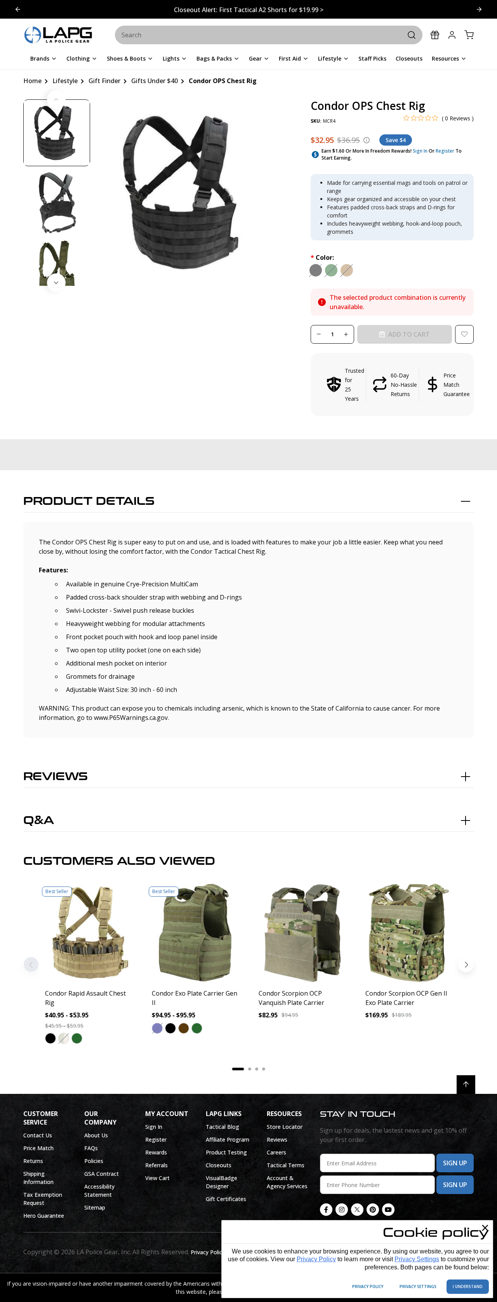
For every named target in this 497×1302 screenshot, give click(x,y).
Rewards (156, 1152)
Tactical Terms (285, 1165)
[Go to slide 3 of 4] (17, 9)
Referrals (156, 1165)
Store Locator (284, 1126)
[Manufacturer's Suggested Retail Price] (366, 140)
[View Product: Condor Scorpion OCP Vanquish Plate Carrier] (301, 932)
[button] (392, 384)
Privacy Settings (416, 1259)
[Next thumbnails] (56, 282)
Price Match (38, 1148)
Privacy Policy (316, 1259)
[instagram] (341, 1209)
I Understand (468, 1286)
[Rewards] (435, 35)
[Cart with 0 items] (469, 35)
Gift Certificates (226, 1199)
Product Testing (226, 1152)
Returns (33, 1161)
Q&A (38, 820)
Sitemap (94, 1207)
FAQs (91, 1148)
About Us (96, 1135)
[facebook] (326, 1209)
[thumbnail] (57, 133)
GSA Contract (101, 1173)
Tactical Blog (222, 1126)
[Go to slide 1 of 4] (479, 9)
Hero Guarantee (43, 1215)
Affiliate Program (227, 1139)
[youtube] (388, 1209)
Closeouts (218, 1165)
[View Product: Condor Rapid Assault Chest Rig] (88, 932)
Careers (276, 1152)
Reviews (55, 776)
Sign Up (455, 1163)
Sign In (420, 151)
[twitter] (357, 1209)
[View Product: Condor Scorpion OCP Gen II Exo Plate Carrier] (408, 932)
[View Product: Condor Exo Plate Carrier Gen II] (195, 932)
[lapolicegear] (58, 35)
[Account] (452, 35)
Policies (93, 1161)
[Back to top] (466, 1084)
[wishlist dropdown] (464, 334)
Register (445, 151)
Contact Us (37, 1135)
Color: (322, 257)
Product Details (89, 501)
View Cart (157, 1178)
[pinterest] (373, 1209)
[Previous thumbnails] (56, 99)
